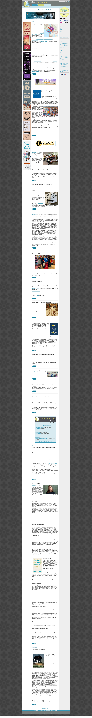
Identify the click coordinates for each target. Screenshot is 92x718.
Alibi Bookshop (55, 61)
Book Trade (47, 5)
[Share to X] (62, 74)
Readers (41, 5)
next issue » (47, 708)
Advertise (37, 713)
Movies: (62, 59)
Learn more (54, 716)
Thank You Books (36, 295)
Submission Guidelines (41, 713)
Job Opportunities (56, 713)
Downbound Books (43, 90)
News (60, 26)
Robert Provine (34, 214)
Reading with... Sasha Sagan (64, 66)
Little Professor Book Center (36, 291)
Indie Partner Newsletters (52, 6)
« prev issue (43, 708)
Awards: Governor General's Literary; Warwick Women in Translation (64, 64)
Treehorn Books (46, 46)
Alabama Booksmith (35, 285)
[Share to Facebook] (61, 74)
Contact (35, 713)
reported (36, 156)
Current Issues (46, 713)
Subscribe (53, 713)
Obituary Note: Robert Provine (64, 37)
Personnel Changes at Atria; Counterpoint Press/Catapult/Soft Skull (64, 50)
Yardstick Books (34, 303)
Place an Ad (43, 6)
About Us (33, 713)
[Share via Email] (60, 74)
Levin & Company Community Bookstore (41, 41)
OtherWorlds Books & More (36, 152)
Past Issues (38, 6)
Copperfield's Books (35, 40)
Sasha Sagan (34, 485)
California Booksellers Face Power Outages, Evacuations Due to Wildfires (64, 29)
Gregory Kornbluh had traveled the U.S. (51, 92)
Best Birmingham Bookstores (64, 43)
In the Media (49, 713)
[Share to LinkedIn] (64, 74)
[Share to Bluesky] (67, 74)
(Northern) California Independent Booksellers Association (44, 39)
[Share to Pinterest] (65, 74)
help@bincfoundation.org (35, 71)
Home (35, 5)
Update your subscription (54, 710)
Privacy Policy (60, 713)
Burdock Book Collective (35, 288)
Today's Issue (34, 6)
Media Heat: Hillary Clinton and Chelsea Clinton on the (64, 57)
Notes (60, 39)
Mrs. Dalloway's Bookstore (37, 61)
